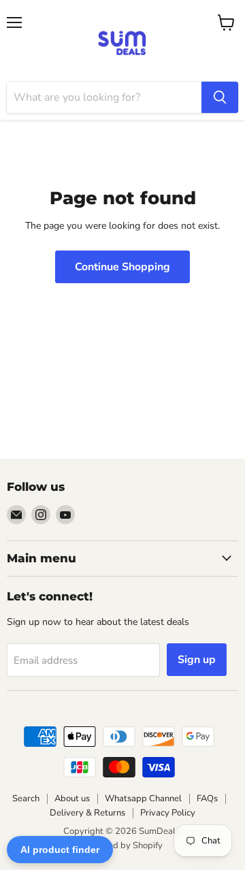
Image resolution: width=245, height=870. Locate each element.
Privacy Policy (167, 813)
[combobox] (104, 97)
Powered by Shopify (122, 845)
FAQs (207, 798)
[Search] (219, 97)
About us (72, 798)
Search (25, 798)
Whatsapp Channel (143, 798)
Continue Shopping (122, 266)
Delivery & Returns (87, 813)
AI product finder (59, 849)
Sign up (197, 659)
